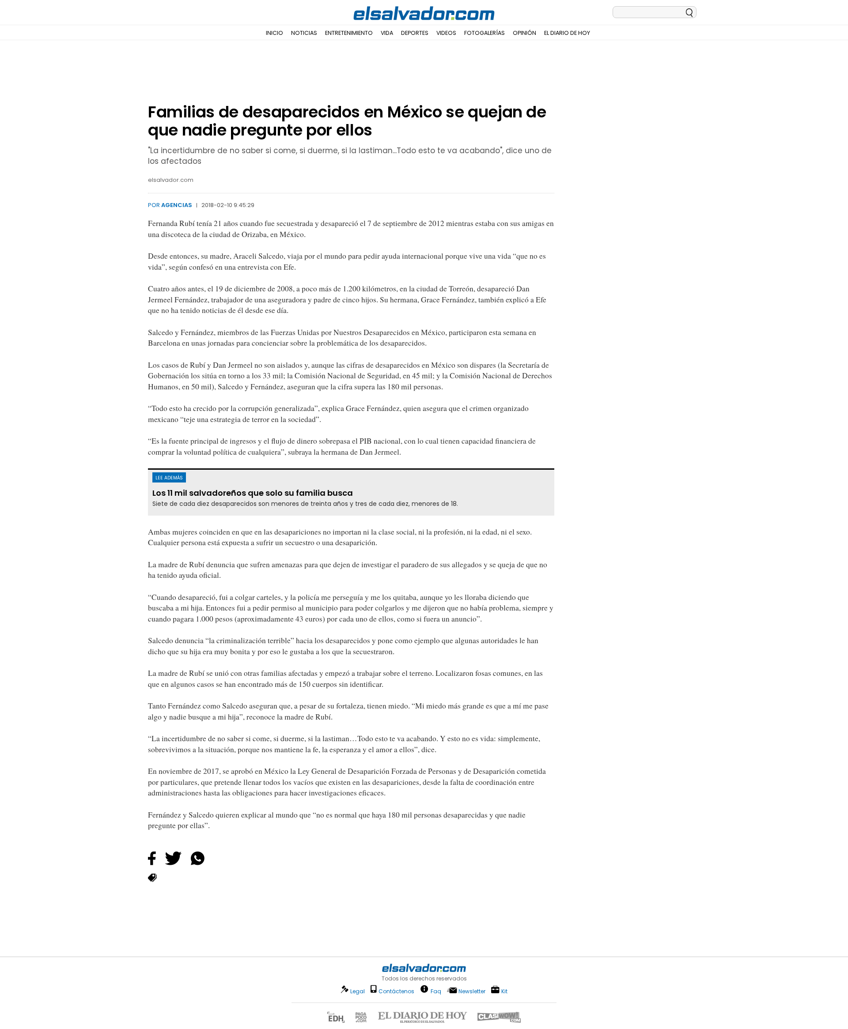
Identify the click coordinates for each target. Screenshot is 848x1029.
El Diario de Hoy (567, 33)
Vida (387, 33)
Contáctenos (396, 991)
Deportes (414, 33)
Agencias (176, 205)
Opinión (524, 33)
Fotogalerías (484, 33)
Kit (504, 991)
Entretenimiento (349, 33)
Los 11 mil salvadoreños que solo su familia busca (252, 493)
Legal (357, 991)
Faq (436, 991)
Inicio (274, 33)
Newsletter (471, 991)
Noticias (304, 33)
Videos (446, 33)
